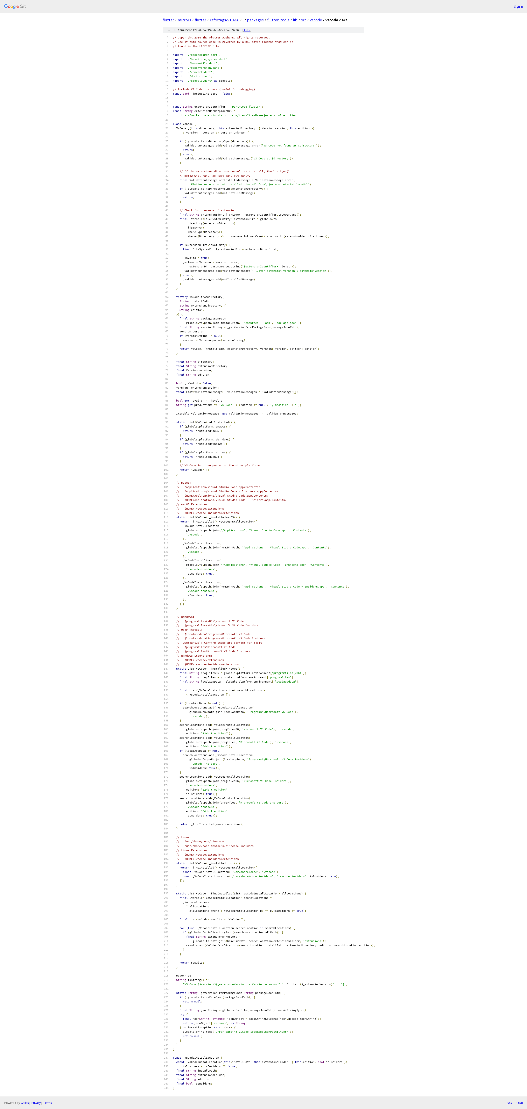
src (303, 19)
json (519, 1102)
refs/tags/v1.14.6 (224, 19)
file (247, 30)
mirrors (184, 19)
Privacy (36, 1103)
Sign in (518, 6)
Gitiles (25, 1103)
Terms (47, 1103)
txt (509, 1102)
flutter (168, 19)
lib (295, 19)
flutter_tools (278, 19)
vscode (316, 19)
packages (255, 19)
